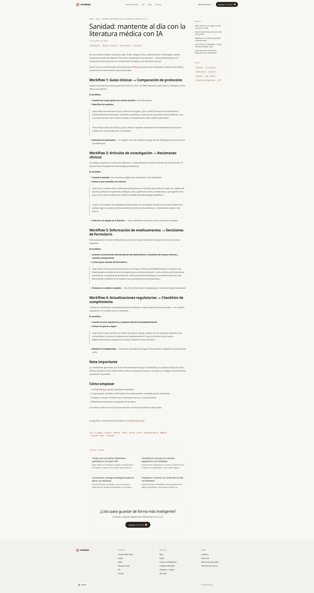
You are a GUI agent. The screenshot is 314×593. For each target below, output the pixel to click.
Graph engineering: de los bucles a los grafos (208, 33)
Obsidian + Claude (166, 569)
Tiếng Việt (110, 435)
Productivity (201, 72)
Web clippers (211, 76)
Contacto (204, 554)
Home (91, 19)
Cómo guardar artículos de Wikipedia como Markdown (206, 51)
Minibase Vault (132, 4)
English (100, 433)
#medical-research (110, 46)
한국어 (139, 433)
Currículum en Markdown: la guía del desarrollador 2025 (208, 45)
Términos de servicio (209, 566)
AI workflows (211, 67)
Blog (150, 4)
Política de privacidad (209, 562)
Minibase (136, 67)
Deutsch (116, 433)
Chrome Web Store (125, 554)
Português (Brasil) (151, 433)
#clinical (137, 46)
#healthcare (95, 46)
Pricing (158, 4)
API (143, 4)
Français (108, 433)
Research (212, 72)
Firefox (120, 558)
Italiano (132, 433)
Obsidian (199, 76)
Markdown (199, 67)
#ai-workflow (125, 46)
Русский (94, 435)
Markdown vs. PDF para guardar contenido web (208, 39)
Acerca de (205, 558)
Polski (102, 435)
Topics (161, 558)
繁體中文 (163, 433)
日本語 (124, 433)
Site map (163, 573)
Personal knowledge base (205, 80)
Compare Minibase (167, 566)
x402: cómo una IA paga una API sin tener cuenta (208, 27)
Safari (120, 562)
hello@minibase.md (135, 420)
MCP (219, 80)
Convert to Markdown (168, 562)
